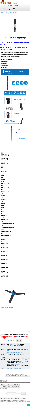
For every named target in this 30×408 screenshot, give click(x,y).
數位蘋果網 (4, 398)
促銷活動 (4, 384)
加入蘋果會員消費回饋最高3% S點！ (15, 352)
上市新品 (10, 384)
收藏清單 (17, 398)
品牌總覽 (4, 386)
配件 (2, 12)
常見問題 (22, 400)
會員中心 (23, 398)
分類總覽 (17, 386)
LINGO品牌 (17, 384)
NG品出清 (10, 386)
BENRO (12, 344)
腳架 (6, 12)
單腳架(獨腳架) (13, 12)
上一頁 (8, 375)
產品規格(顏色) (16, 364)
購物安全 (10, 400)
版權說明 (16, 400)
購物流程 (11, 398)
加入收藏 (14, 375)
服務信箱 (15, 403)
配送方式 (27, 375)
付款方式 (21, 375)
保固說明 (4, 400)
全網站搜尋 (9, 368)
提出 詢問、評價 (17, 368)
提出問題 (25, 359)
